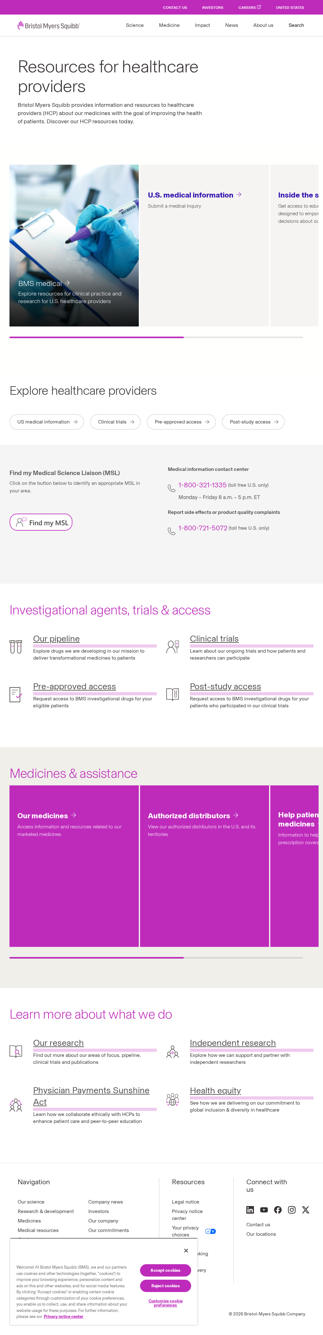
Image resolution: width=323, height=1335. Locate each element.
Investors (212, 7)
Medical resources (38, 1230)
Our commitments (108, 1230)
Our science (31, 1202)
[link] (83, 498)
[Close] (186, 1251)
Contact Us (175, 7)
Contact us (258, 1225)
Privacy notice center (187, 1214)
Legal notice (185, 1202)
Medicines (29, 1221)
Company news (105, 1202)
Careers (247, 7)
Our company (103, 1221)
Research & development (46, 1211)
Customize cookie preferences (166, 1303)
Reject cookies (165, 1285)
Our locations (261, 1234)
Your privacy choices (185, 1231)
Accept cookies (165, 1270)
